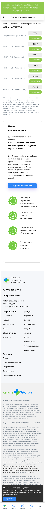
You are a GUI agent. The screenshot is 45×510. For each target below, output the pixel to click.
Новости (6, 320)
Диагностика (29, 324)
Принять (9, 499)
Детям (27, 320)
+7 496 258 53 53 (12, 290)
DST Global (30, 472)
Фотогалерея (8, 324)
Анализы (28, 333)
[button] (40, 506)
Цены (26, 337)
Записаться (35, 38)
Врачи (5, 328)
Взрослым (28, 315)
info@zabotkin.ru (11, 295)
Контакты (7, 337)
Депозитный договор (12, 375)
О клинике (7, 315)
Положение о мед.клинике (19, 468)
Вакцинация (29, 341)
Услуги (27, 328)
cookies (20, 488)
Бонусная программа (12, 362)
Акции (5, 358)
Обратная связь (9, 333)
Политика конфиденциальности (13, 466)
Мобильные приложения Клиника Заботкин (18, 280)
